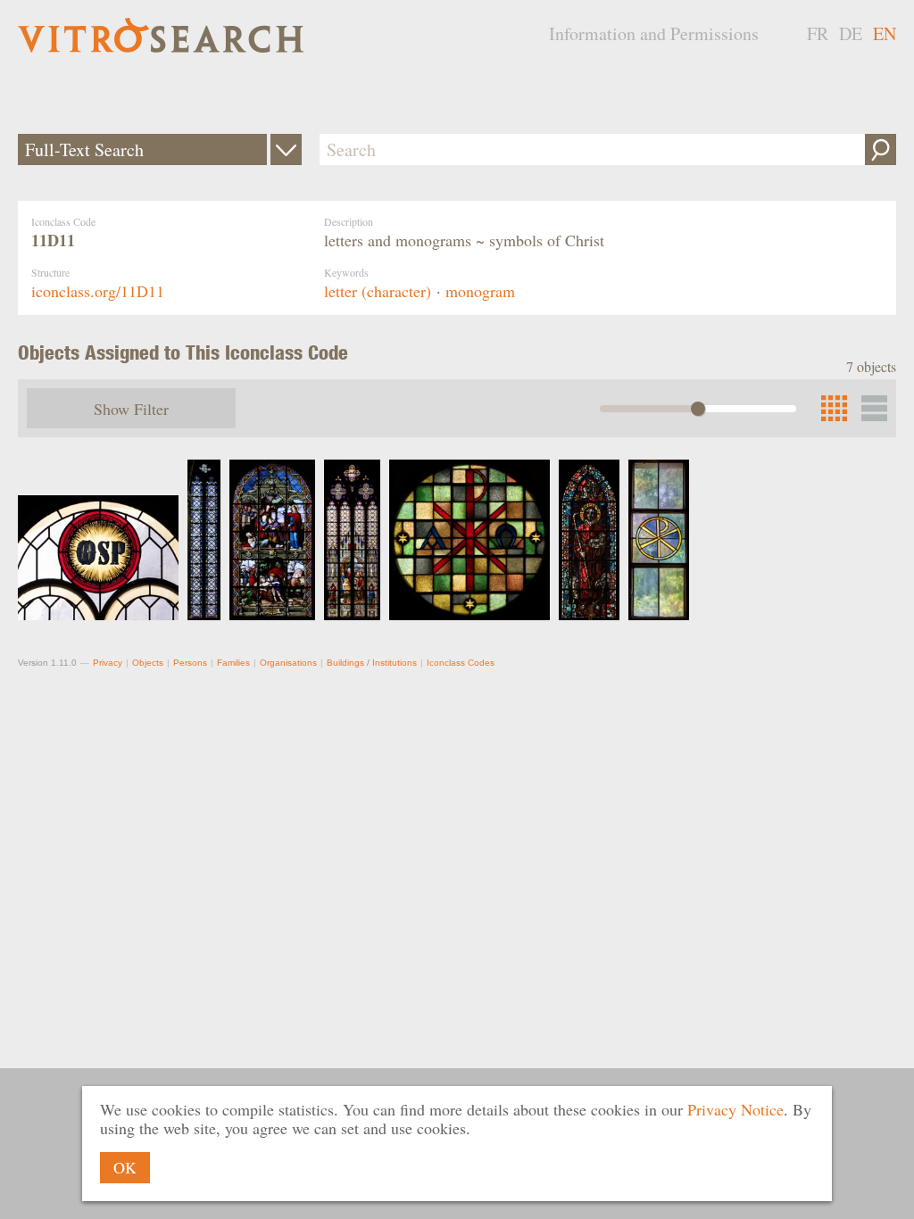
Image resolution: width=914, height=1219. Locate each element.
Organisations (288, 663)
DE (850, 33)
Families (233, 663)
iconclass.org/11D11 (97, 291)
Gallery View (874, 408)
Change (286, 149)
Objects (147, 663)
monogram (480, 291)
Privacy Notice (735, 1109)
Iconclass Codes (460, 663)
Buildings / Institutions (372, 663)
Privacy (107, 663)
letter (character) (377, 291)
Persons (190, 663)
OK (125, 1167)
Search (880, 149)
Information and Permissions (654, 33)
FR (817, 33)
